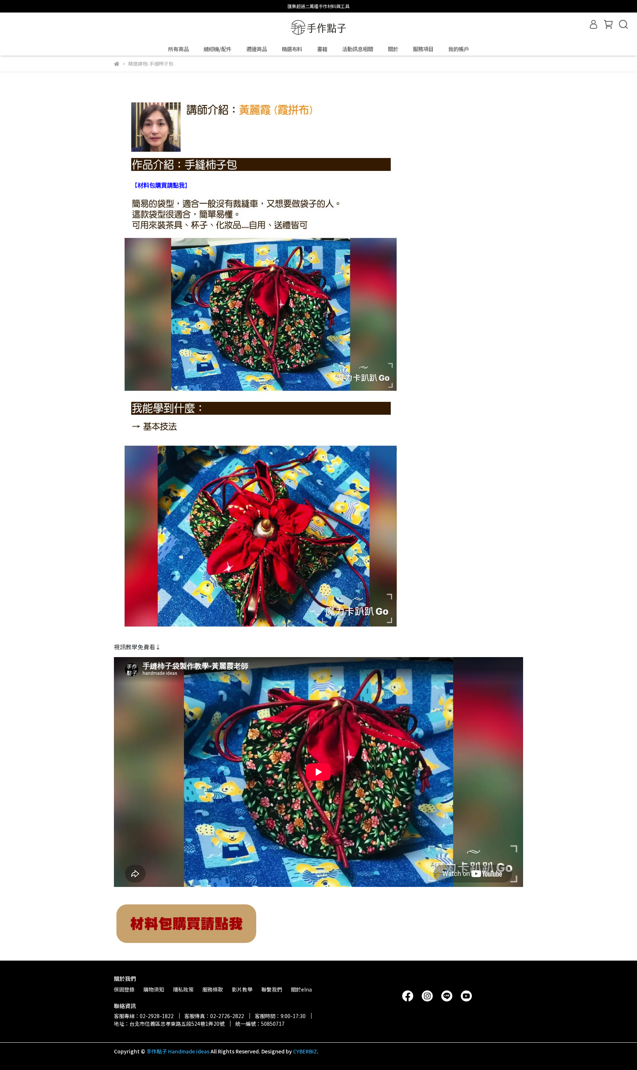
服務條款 (212, 989)
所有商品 (178, 49)
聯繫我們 (271, 989)
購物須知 (153, 989)
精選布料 (292, 49)
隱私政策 (183, 989)
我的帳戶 (458, 49)
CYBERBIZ (305, 1051)
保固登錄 (124, 989)
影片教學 (242, 989)
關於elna (301, 989)
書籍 (322, 49)
